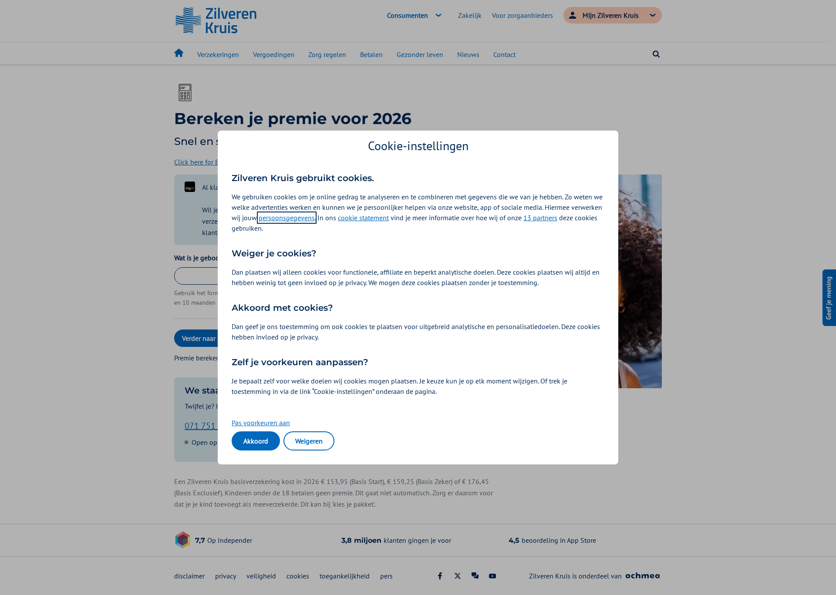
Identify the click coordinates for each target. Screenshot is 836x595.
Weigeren (309, 441)
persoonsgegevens (287, 217)
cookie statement (363, 217)
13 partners (540, 217)
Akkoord (255, 441)
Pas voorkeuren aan (261, 422)
